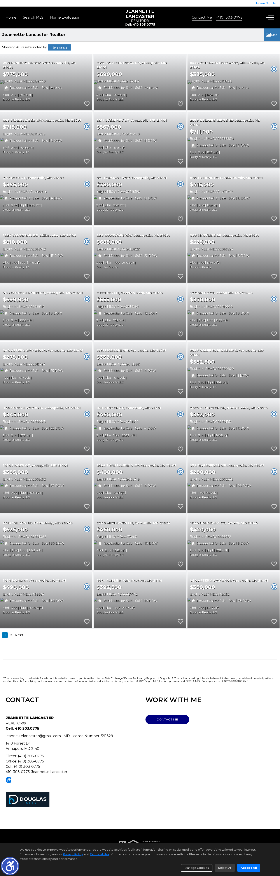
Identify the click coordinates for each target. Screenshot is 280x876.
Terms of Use (99, 854)
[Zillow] (8, 780)
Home (11, 17)
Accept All (249, 867)
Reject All (224, 867)
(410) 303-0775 (229, 17)
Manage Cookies (196, 867)
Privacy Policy (73, 854)
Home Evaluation (65, 17)
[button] (10, 866)
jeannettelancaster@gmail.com (33, 736)
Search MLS (33, 17)
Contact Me (202, 17)
